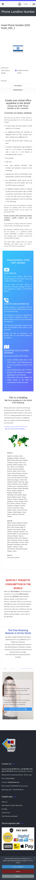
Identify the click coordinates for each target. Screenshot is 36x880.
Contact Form (6, 812)
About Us (4, 802)
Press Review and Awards (9, 816)
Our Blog (4, 809)
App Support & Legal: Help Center (12, 805)
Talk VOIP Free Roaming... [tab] (16, 429)
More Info (18, 876)
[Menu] (34, 4)
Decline (18, 871)
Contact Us (6, 764)
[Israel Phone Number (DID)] (18, 48)
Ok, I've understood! (18, 866)
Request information (17, 709)
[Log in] (19, 4)
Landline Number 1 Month (23, 72)
